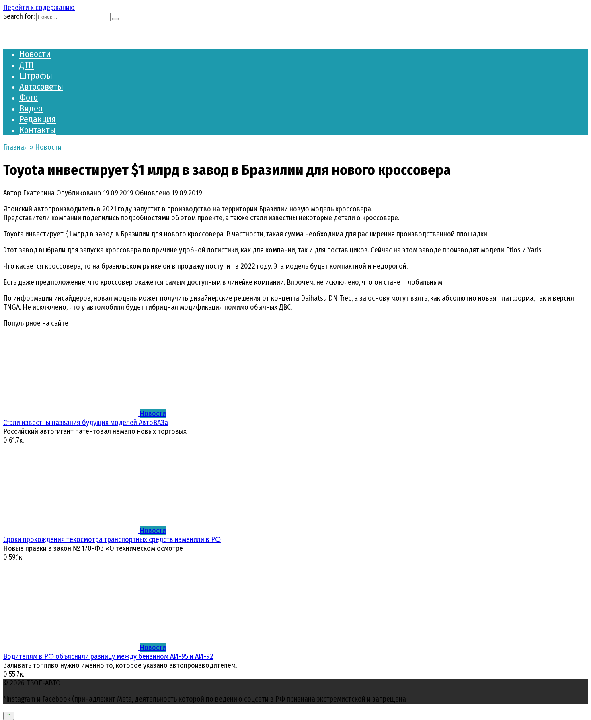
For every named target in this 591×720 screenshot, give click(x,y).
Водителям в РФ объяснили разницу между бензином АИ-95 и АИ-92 (108, 656)
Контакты (37, 130)
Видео (31, 108)
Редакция (37, 119)
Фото (28, 97)
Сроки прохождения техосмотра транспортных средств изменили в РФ (112, 539)
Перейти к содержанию (39, 7)
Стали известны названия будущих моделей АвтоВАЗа (85, 422)
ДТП (26, 64)
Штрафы (35, 75)
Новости (35, 54)
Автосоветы (41, 86)
